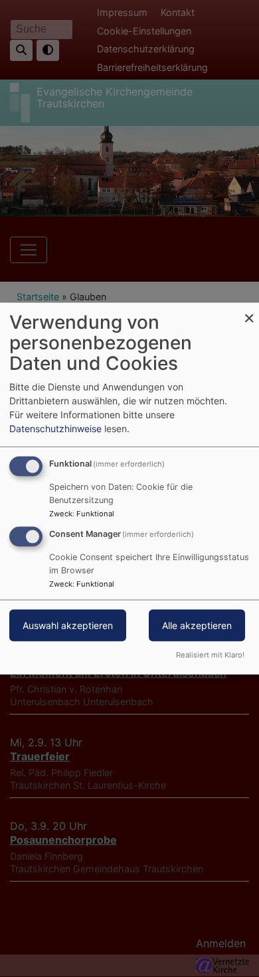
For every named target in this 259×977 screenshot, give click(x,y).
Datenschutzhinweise (55, 428)
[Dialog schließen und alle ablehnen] (249, 311)
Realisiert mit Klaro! (210, 654)
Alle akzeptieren (197, 625)
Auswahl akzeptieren (68, 625)
